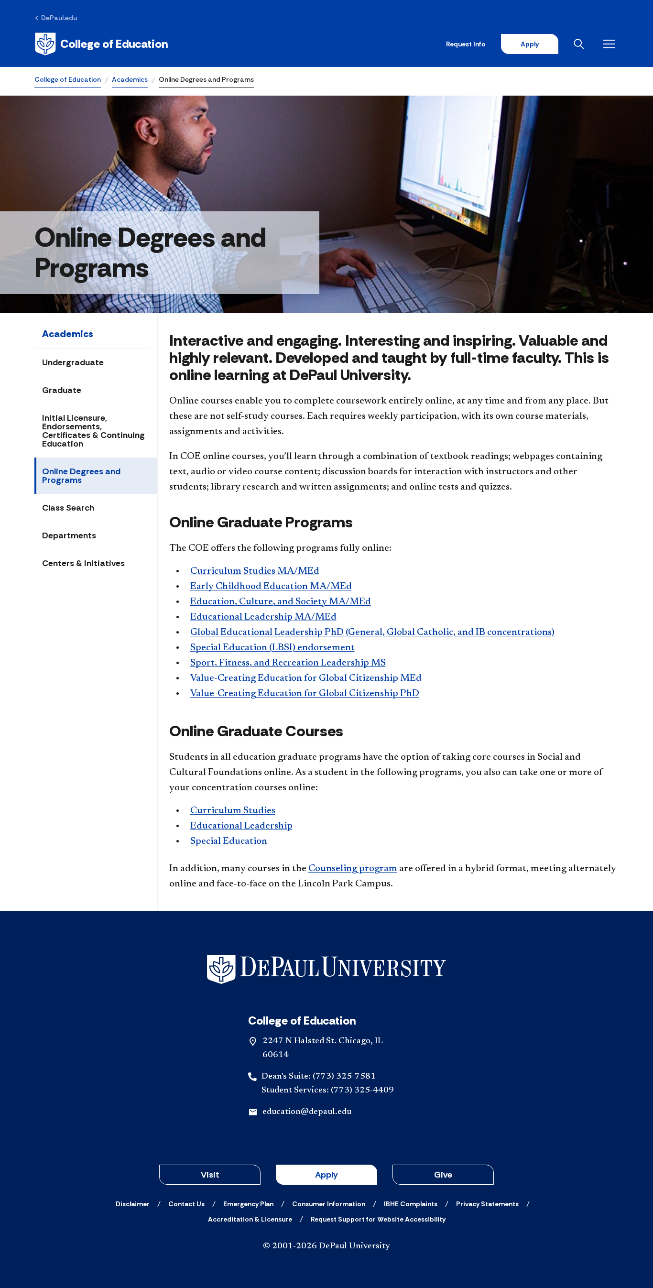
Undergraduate (73, 362)
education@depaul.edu (306, 1112)
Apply (530, 44)
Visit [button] (210, 1174)
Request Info (466, 44)
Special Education (228, 841)
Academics (130, 79)
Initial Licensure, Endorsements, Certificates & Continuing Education (93, 430)
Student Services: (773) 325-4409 (327, 1090)
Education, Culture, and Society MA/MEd (280, 602)
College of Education (67, 79)
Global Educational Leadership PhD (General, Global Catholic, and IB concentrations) (372, 632)
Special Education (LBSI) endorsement (272, 648)
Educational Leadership (241, 826)
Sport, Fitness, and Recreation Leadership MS (288, 663)
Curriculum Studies (232, 811)
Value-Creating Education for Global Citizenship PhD (304, 694)
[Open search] (581, 44)
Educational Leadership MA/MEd (263, 617)
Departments (69, 535)
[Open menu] (611, 44)
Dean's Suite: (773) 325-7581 (318, 1076)
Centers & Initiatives (83, 563)
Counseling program (352, 868)
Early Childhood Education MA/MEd (271, 586)
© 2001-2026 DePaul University (326, 1246)
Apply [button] (326, 1174)
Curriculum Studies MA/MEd (254, 571)
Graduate (61, 390)
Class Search (68, 507)
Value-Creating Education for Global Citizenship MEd (306, 678)
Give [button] (443, 1174)
